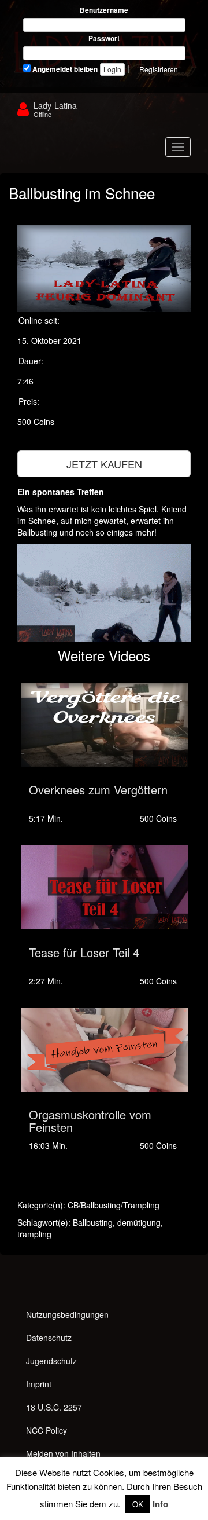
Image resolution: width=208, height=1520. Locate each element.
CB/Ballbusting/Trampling (113, 1205)
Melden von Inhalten (63, 1453)
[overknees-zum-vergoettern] (104, 725)
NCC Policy (46, 1430)
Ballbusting (93, 1222)
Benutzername (104, 10)
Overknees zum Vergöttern (98, 789)
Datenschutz (49, 1337)
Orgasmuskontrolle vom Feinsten (90, 1121)
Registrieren (158, 69)
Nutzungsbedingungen (67, 1314)
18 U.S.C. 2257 (54, 1407)
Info (160, 1503)
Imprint (38, 1384)
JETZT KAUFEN (104, 463)
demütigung (139, 1222)
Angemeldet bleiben (64, 69)
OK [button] (137, 1504)
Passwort (104, 38)
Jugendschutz (51, 1361)
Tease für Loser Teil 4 (84, 952)
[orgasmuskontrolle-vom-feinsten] (104, 1050)
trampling (34, 1234)
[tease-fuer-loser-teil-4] (104, 887)
